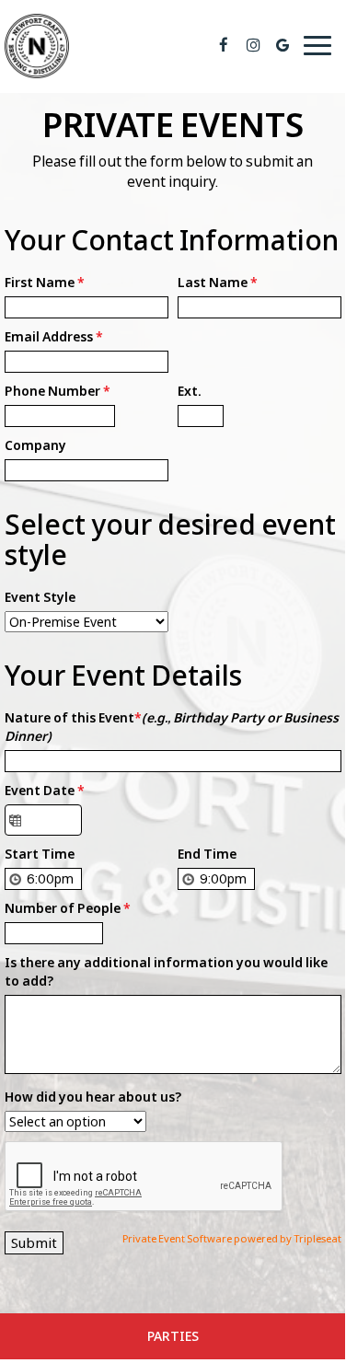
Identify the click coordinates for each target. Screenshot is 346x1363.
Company (35, 445)
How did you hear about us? (93, 1096)
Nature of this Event (172, 727)
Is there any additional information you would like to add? (166, 971)
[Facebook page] (223, 45)
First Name (45, 282)
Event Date (45, 790)
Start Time (40, 853)
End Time (207, 853)
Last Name (218, 282)
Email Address (54, 336)
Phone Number (57, 390)
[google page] (282, 45)
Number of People (68, 908)
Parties (173, 1336)
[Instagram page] (253, 45)
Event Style (40, 597)
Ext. (190, 390)
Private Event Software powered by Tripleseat (231, 1238)
